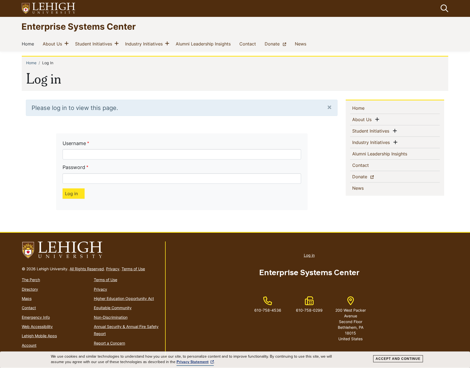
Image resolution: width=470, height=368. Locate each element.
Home (29, 44)
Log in (309, 255)
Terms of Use (133, 268)
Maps (27, 298)
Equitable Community (113, 307)
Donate (276, 44)
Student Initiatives (94, 44)
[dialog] (235, 360)
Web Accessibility (37, 326)
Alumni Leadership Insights (204, 44)
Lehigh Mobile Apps (39, 335)
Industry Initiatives (145, 44)
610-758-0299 (309, 310)
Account (29, 345)
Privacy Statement (193, 361)
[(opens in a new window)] (48, 8)
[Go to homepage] (91, 250)
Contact (248, 44)
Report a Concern (109, 343)
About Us (53, 44)
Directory (30, 289)
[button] (443, 8)
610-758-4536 (267, 310)
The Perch (31, 279)
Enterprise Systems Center (78, 26)
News (301, 44)
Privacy (112, 268)
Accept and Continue (398, 359)
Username (74, 143)
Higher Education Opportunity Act (124, 298)
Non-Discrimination (111, 317)
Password (74, 167)
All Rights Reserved (87, 268)
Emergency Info (36, 317)
